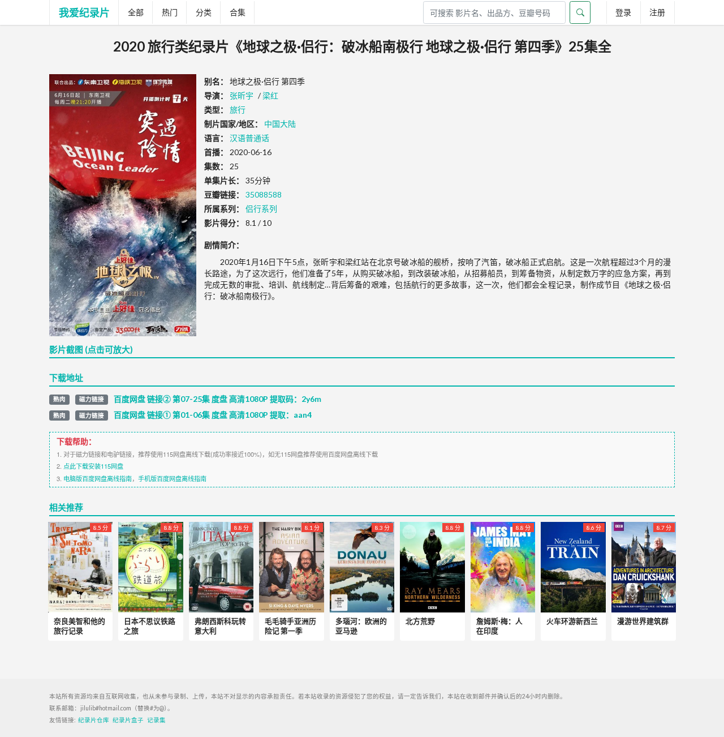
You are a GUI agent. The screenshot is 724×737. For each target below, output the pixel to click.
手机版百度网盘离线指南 (172, 478)
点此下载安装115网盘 (93, 465)
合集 (237, 12)
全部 (136, 12)
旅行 (237, 109)
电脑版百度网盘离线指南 (97, 478)
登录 (623, 12)
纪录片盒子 (128, 720)
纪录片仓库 (93, 720)
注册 (657, 12)
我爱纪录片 (84, 12)
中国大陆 (280, 123)
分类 (204, 12)
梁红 (270, 95)
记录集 (156, 720)
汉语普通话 (249, 138)
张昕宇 (241, 95)
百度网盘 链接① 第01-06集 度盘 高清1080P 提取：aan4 (213, 414)
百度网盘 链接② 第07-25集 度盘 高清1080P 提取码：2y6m (217, 399)
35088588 (263, 194)
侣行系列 (261, 208)
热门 (170, 12)
